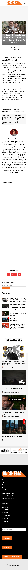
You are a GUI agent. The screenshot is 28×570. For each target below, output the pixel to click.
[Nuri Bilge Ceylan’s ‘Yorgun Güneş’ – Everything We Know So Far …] (5, 313)
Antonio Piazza (6, 111)
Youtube (6, 518)
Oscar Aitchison (7, 440)
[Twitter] (14, 174)
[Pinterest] (15, 274)
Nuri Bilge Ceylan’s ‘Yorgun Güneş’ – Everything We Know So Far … (18, 313)
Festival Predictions (14, 29)
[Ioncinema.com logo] (14, 2)
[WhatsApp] (19, 274)
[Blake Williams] (14, 132)
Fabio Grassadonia (15, 111)
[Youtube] (3, 519)
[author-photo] (3, 367)
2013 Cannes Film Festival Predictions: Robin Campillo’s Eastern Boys (20, 120)
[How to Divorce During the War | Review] (5, 319)
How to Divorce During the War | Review (12, 437)
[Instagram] (3, 516)
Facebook (6, 509)
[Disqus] (14, 204)
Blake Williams (15, 47)
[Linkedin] (3, 522)
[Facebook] (8, 274)
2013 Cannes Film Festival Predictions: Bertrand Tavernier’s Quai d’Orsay (6, 120)
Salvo (22, 111)
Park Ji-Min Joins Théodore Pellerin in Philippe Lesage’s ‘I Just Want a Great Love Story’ (18, 299)
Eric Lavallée (7, 367)
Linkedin (6, 521)
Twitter (6, 512)
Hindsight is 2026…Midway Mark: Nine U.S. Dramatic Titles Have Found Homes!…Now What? (17, 326)
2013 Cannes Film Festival (12, 109)
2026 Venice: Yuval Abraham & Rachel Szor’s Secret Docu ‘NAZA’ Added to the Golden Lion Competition (17, 307)
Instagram (7, 515)
